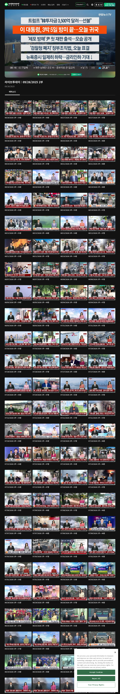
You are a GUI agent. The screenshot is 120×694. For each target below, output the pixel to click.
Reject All (96, 678)
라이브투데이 (12, 82)
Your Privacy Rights (96, 685)
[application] (60, 40)
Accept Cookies (96, 672)
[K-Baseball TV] (80, 4)
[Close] (115, 652)
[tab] (12, 92)
